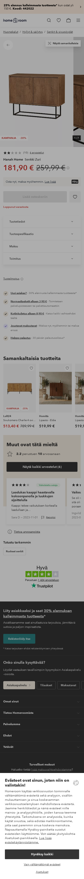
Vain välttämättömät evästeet (42, 864)
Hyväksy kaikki (42, 854)
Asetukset (42, 872)
